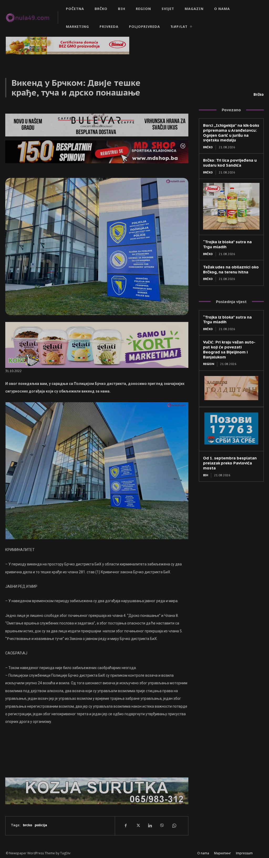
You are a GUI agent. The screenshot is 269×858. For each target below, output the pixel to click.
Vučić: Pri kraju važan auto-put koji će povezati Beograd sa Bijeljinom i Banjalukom (229, 349)
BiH (205, 475)
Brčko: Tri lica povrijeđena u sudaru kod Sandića (230, 163)
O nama (203, 853)
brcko (27, 825)
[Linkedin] (149, 825)
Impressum (244, 853)
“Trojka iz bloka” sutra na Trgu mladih (227, 320)
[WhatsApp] (174, 825)
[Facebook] (125, 825)
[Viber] (162, 825)
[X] (137, 825)
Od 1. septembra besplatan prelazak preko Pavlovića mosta (230, 463)
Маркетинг (222, 853)
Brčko (259, 94)
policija (41, 825)
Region (208, 364)
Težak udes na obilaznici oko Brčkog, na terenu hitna (231, 269)
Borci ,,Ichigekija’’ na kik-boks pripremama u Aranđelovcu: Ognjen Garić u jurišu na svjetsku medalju (231, 132)
